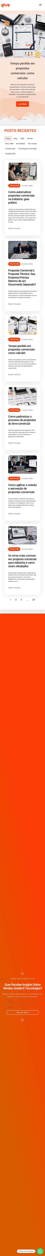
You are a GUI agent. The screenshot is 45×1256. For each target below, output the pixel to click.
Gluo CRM (9, 144)
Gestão (30, 138)
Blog (15, 138)
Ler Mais (22, 104)
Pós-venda (32, 144)
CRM (22, 138)
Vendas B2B (10, 154)
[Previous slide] (4, 34)
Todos (8, 138)
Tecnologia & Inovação (27, 149)
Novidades (20, 144)
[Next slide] (41, 34)
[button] (40, 1251)
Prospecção (10, 149)
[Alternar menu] (40, 4)
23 (33, 599)
